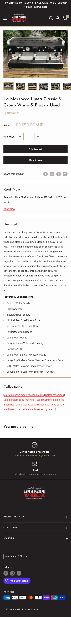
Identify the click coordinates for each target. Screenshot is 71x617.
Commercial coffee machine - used (22, 399)
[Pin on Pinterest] (52, 173)
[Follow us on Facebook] (5, 573)
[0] (65, 18)
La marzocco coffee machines (32, 404)
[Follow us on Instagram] (12, 573)
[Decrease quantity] (19, 136)
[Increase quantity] (38, 136)
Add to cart (35, 149)
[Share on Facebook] (45, 173)
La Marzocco (11, 113)
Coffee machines (54, 394)
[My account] (57, 18)
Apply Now (9, 208)
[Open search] (51, 18)
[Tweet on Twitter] (58, 173)
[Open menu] (5, 18)
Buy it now (35, 160)
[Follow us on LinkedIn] (19, 573)
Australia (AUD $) (13, 556)
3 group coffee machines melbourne (24, 394)
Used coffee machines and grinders (35, 409)
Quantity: (8, 136)
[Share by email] (65, 173)
